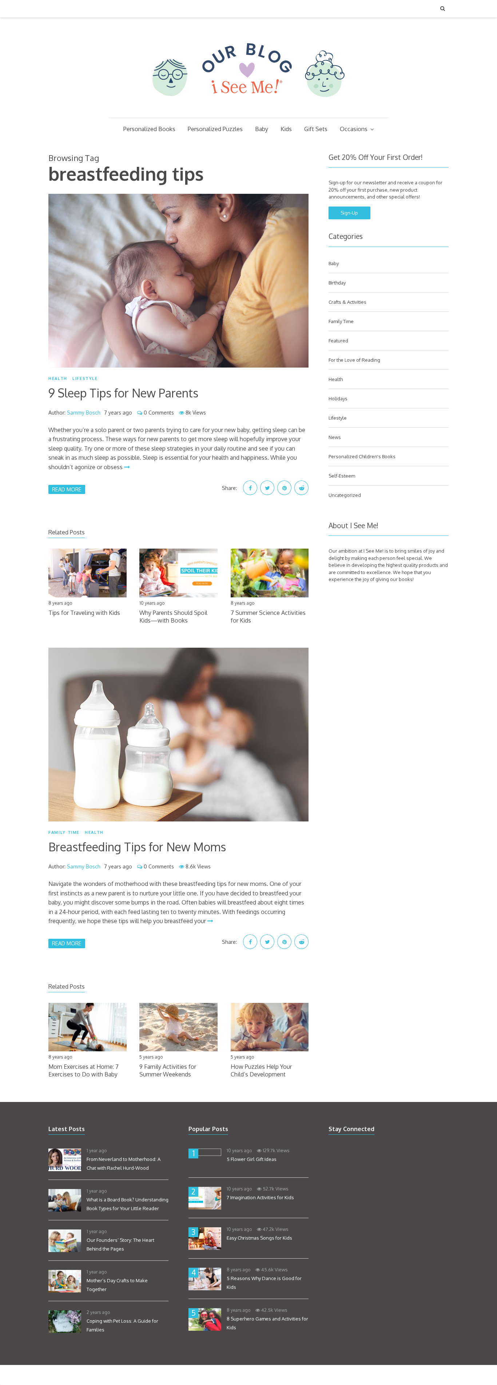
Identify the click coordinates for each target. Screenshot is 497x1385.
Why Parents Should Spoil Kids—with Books (173, 616)
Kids (286, 129)
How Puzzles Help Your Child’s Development (261, 1070)
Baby (261, 129)
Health (57, 378)
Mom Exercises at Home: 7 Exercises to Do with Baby (83, 1070)
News (335, 437)
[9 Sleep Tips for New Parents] (178, 281)
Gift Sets (315, 129)
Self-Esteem (342, 476)
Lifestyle (85, 378)
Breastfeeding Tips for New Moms (137, 846)
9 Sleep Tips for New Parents (123, 392)
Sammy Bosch (83, 412)
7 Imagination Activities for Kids (260, 1197)
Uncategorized (345, 495)
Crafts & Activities (347, 302)
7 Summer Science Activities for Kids (268, 616)
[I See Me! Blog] (248, 108)
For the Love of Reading (354, 360)
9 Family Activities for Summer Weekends (167, 1070)
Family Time (64, 832)
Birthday (337, 283)
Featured (338, 341)
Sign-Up (349, 213)
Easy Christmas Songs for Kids (259, 1238)
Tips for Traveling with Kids (84, 612)
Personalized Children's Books (362, 456)
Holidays (338, 398)
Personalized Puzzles (215, 129)
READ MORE (66, 489)
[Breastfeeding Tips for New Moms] (178, 734)
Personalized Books (149, 129)
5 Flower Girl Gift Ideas (252, 1159)
